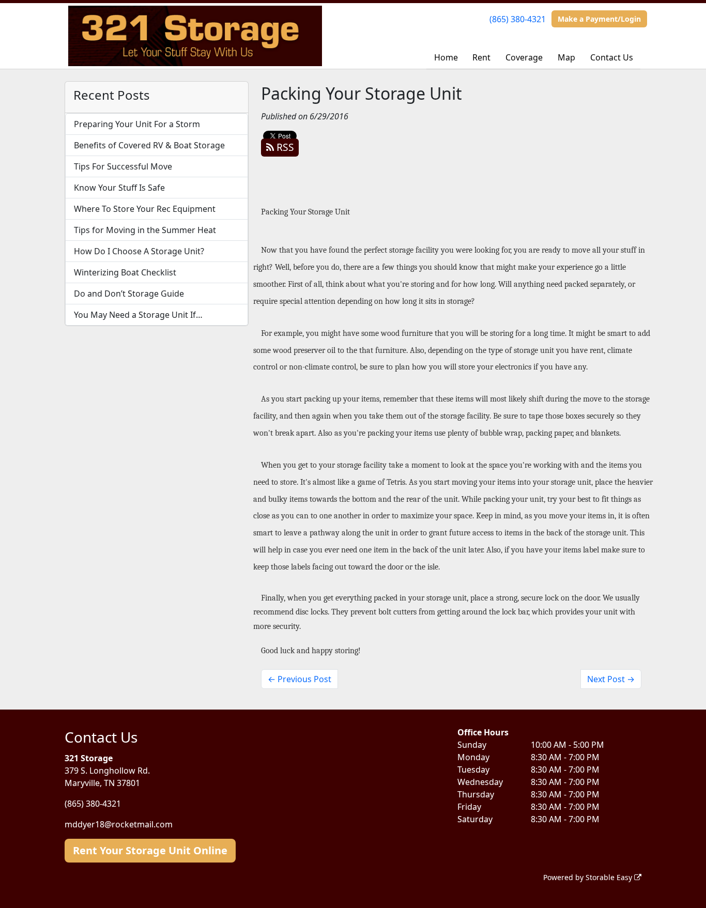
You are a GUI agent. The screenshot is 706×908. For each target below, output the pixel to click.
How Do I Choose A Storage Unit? (139, 251)
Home (446, 57)
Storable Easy (610, 877)
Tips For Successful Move (123, 166)
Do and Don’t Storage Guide (129, 293)
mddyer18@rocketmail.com (119, 824)
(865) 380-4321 (517, 19)
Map (566, 57)
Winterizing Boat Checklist (125, 272)
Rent (481, 57)
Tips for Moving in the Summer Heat (145, 230)
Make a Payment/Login (599, 19)
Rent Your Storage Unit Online (150, 850)
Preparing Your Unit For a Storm (137, 124)
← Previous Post (299, 679)
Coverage (524, 57)
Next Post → (611, 679)
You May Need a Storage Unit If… (138, 314)
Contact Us (611, 57)
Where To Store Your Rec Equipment (145, 208)
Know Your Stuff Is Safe (119, 187)
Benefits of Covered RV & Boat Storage (149, 145)
